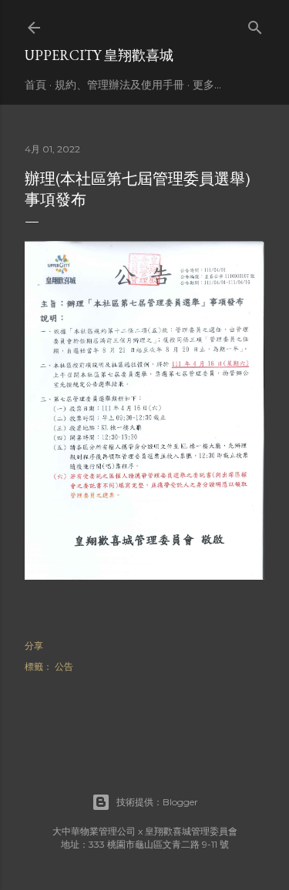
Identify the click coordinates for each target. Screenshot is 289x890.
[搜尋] (255, 24)
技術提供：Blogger (157, 802)
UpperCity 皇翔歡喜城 (99, 55)
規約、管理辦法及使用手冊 (119, 85)
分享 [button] (34, 645)
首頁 (35, 85)
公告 (64, 666)
